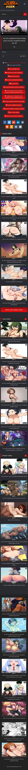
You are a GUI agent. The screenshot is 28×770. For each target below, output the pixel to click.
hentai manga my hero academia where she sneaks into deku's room (13, 91)
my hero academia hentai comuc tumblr (14, 101)
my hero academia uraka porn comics (14, 108)
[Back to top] (23, 765)
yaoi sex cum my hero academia (14, 115)
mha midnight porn (14, 68)
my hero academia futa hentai (14, 79)
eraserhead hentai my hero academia (14, 87)
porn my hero (14, 83)
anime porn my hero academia (14, 72)
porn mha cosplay (14, 112)
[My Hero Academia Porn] (11, 5)
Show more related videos (14, 310)
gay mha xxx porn (14, 76)
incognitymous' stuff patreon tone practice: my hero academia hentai (13, 96)
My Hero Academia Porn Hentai (16, 62)
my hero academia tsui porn (14, 105)
